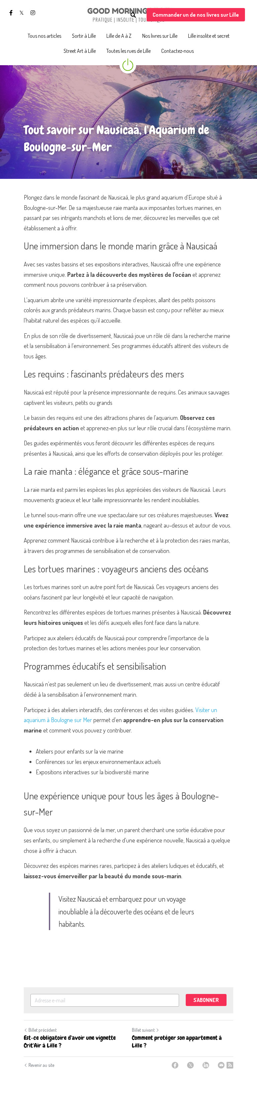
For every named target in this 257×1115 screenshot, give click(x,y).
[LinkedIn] (205, 1065)
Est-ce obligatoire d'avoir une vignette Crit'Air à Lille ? (70, 1041)
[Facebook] (175, 1065)
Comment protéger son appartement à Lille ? (177, 1041)
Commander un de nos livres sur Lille (196, 14)
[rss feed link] (230, 1065)
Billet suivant (143, 1030)
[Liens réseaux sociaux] (11, 12)
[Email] (221, 1065)
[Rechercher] (133, 15)
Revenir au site (41, 1065)
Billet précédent (42, 1030)
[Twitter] (190, 1065)
